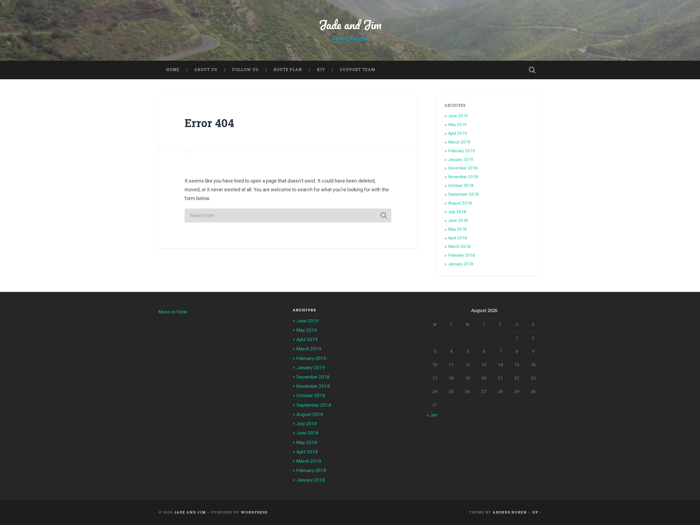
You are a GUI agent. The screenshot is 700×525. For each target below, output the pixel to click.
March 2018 (459, 246)
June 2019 (458, 115)
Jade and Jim (350, 24)
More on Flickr (173, 312)
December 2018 (463, 168)
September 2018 (463, 194)
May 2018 (457, 229)
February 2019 (461, 150)
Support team (357, 69)
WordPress (254, 512)
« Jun (432, 415)
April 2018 (457, 238)
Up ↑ (536, 512)
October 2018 (461, 185)
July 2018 (457, 211)
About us (205, 69)
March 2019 (459, 142)
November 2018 (463, 176)
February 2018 (461, 255)
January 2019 (460, 159)
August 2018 (460, 203)
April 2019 (457, 133)
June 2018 (458, 220)
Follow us (245, 69)
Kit (321, 69)
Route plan (287, 69)
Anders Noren (509, 512)
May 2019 (457, 124)
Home (172, 69)
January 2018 (460, 264)
